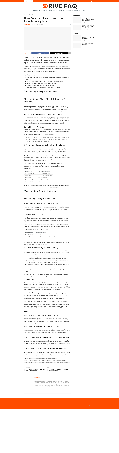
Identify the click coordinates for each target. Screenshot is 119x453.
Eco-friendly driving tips (51, 358)
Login (91, 1)
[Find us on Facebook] (25, 1)
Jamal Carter (27, 24)
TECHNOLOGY (44, 10)
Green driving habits (29, 362)
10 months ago (85, 22)
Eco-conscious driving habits (39, 358)
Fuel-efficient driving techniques (48, 360)
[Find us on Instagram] (29, 1)
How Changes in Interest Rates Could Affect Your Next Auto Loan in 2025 (88, 19)
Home (25, 14)
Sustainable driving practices (63, 362)
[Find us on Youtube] (32, 1)
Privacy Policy (37, 401)
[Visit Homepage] (59, 5)
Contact (25, 401)
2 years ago (84, 46)
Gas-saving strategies (60, 360)
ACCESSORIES (77, 10)
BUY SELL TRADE (36, 10)
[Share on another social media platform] (69, 53)
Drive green (29, 358)
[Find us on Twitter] (27, 1)
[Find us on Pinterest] (31, 1)
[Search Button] (94, 1)
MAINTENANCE (61, 10)
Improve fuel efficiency (39, 362)
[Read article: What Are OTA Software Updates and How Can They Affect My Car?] (77, 38)
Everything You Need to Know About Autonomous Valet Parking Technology (88, 26)
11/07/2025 (34, 24)
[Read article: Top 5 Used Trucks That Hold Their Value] (77, 45)
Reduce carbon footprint (51, 362)
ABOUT (83, 10)
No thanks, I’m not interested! (25, 452)
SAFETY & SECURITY (53, 10)
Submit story (31, 401)
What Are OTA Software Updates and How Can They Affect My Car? (88, 37)
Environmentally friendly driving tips (32, 360)
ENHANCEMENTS (69, 10)
